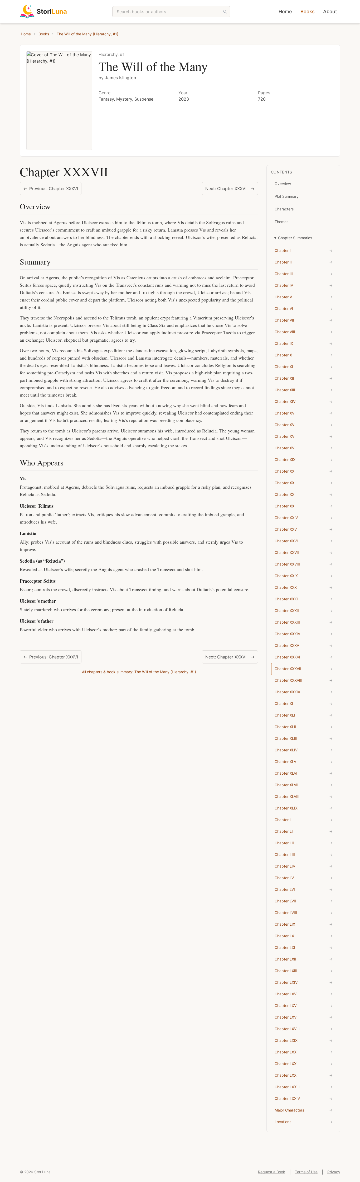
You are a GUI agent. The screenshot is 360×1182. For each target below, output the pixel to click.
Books (307, 11)
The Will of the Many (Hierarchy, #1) (87, 34)
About (330, 11)
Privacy (333, 1172)
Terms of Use (306, 1172)
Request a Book (271, 1172)
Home (285, 11)
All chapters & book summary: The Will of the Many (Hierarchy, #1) (139, 672)
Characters (284, 209)
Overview (283, 183)
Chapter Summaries (295, 238)
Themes (281, 221)
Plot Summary (287, 196)
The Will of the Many (153, 66)
